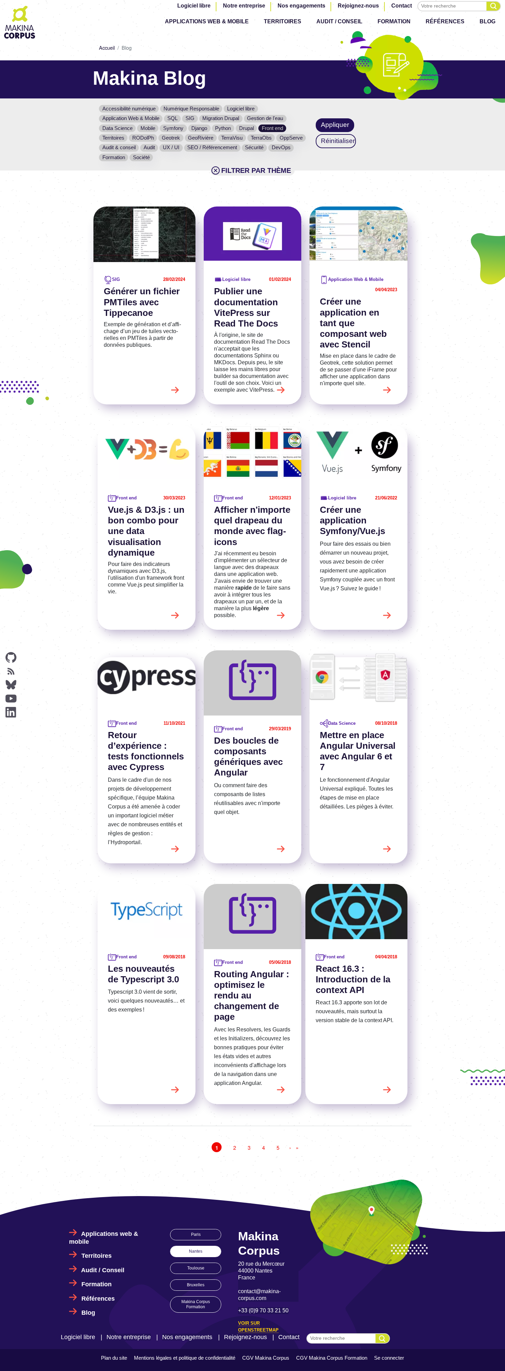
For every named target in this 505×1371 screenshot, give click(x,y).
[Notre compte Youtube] (10, 698)
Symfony (173, 128)
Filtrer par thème (256, 170)
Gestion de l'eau (265, 118)
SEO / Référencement (212, 147)
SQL (172, 118)
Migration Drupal (220, 118)
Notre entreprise (244, 6)
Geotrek (171, 138)
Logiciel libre (194, 6)
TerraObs (261, 138)
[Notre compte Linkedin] (10, 712)
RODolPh (143, 138)
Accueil (107, 47)
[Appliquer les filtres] (493, 6)
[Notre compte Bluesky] (10, 684)
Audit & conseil (119, 147)
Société (141, 157)
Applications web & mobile (207, 21)
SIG (190, 118)
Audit (149, 147)
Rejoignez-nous (358, 6)
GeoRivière (200, 138)
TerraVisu (232, 138)
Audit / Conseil (339, 21)
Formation (394, 21)
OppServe (291, 138)
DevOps (281, 147)
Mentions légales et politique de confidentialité (184, 1358)
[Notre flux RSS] (10, 671)
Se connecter (389, 1358)
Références (445, 21)
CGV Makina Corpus (265, 1358)
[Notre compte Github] (10, 657)
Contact (401, 6)
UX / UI (171, 147)
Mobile (148, 128)
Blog (487, 21)
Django (199, 128)
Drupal (246, 128)
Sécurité (254, 147)
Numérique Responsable (191, 108)
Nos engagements (301, 6)
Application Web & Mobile (130, 118)
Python (223, 128)
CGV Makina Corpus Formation (331, 1358)
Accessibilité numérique (129, 108)
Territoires (282, 21)
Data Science (117, 128)
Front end (272, 128)
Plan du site (114, 1358)
